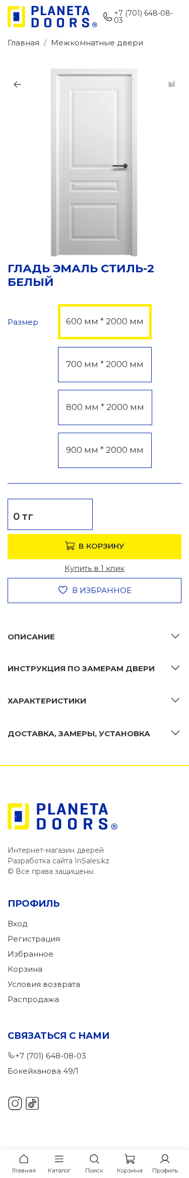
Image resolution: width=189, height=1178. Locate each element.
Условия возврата (44, 984)
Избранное (30, 954)
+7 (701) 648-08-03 (143, 17)
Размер (23, 322)
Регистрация (34, 939)
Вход (18, 923)
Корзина (25, 969)
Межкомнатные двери (97, 42)
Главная (23, 42)
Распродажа (33, 999)
